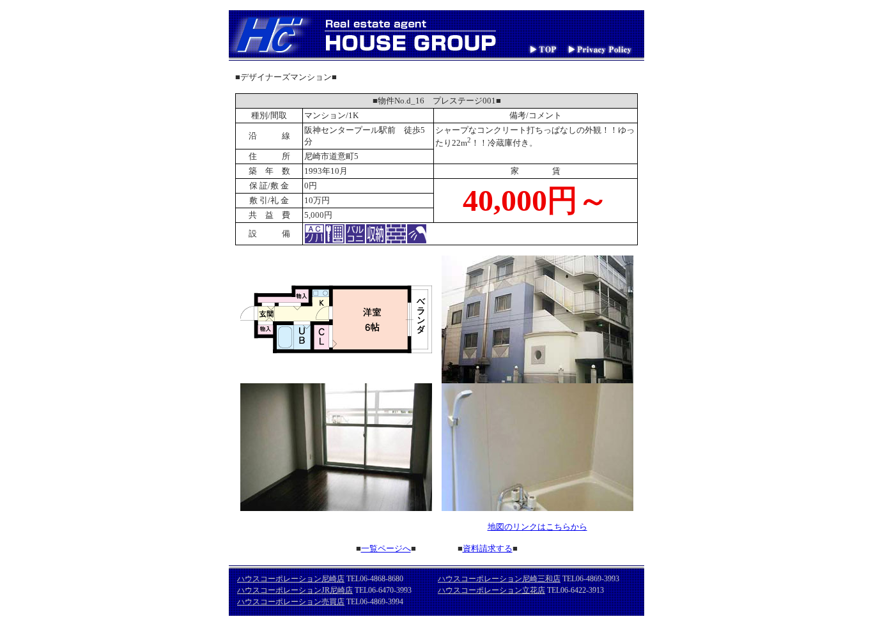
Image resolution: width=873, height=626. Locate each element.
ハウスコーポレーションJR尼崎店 (295, 590)
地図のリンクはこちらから (537, 526)
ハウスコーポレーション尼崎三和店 (499, 579)
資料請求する (488, 548)
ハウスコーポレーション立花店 (491, 590)
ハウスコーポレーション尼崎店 (290, 579)
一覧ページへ (386, 548)
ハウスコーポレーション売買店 (290, 602)
